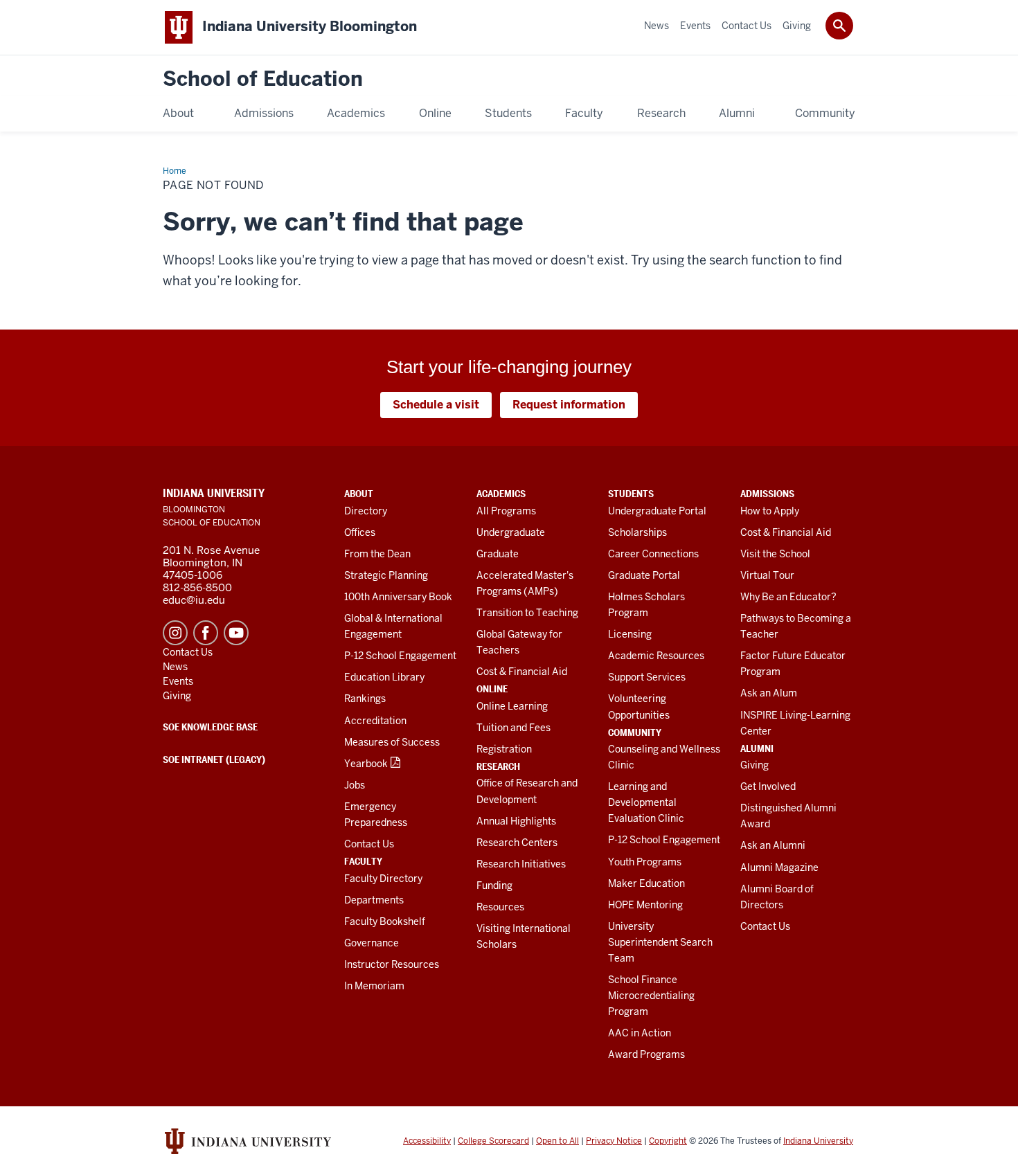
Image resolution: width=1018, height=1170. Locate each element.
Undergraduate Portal (657, 511)
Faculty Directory (383, 878)
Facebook (205, 632)
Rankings (365, 698)
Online (492, 689)
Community (634, 732)
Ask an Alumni (772, 845)
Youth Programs (644, 862)
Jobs (354, 785)
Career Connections (653, 554)
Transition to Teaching (527, 612)
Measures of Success (392, 742)
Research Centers (516, 842)
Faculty (363, 861)
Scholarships (637, 532)
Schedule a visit (436, 404)
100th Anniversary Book (398, 597)
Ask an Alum (768, 693)
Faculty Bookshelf (384, 921)
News (175, 666)
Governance (371, 943)
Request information (568, 404)
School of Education (263, 79)
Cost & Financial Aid (521, 671)
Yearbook (366, 763)
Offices (359, 532)
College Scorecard (493, 1140)
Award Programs (646, 1054)
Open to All (557, 1140)
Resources (500, 907)
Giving (754, 765)
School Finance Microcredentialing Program (651, 995)
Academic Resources (656, 655)
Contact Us (369, 844)
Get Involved (768, 786)
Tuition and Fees (513, 727)
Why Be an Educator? (788, 597)
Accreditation (375, 720)
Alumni (757, 748)
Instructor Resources (391, 964)
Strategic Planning (386, 575)
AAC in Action (639, 1033)
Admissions (767, 493)
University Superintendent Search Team (660, 942)
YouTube (236, 632)
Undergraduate (510, 532)
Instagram (175, 632)
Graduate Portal (644, 575)
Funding (494, 885)
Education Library (384, 677)
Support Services (647, 677)
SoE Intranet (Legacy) (214, 759)
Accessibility (427, 1140)
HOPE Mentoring (645, 905)
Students (631, 493)
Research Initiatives (521, 864)
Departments (374, 900)
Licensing (630, 634)
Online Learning (512, 706)
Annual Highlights (516, 821)
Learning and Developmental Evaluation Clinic (646, 802)
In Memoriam (374, 986)
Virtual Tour (767, 575)
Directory (365, 511)
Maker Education (646, 883)
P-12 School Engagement (400, 655)
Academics (501, 493)
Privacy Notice (614, 1140)
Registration (504, 749)
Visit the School (775, 554)
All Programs (506, 511)
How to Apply (769, 511)
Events (178, 681)
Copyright (668, 1140)
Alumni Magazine (779, 867)
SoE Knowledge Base (210, 727)
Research (498, 766)
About (358, 493)
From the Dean (377, 554)
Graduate (497, 554)
